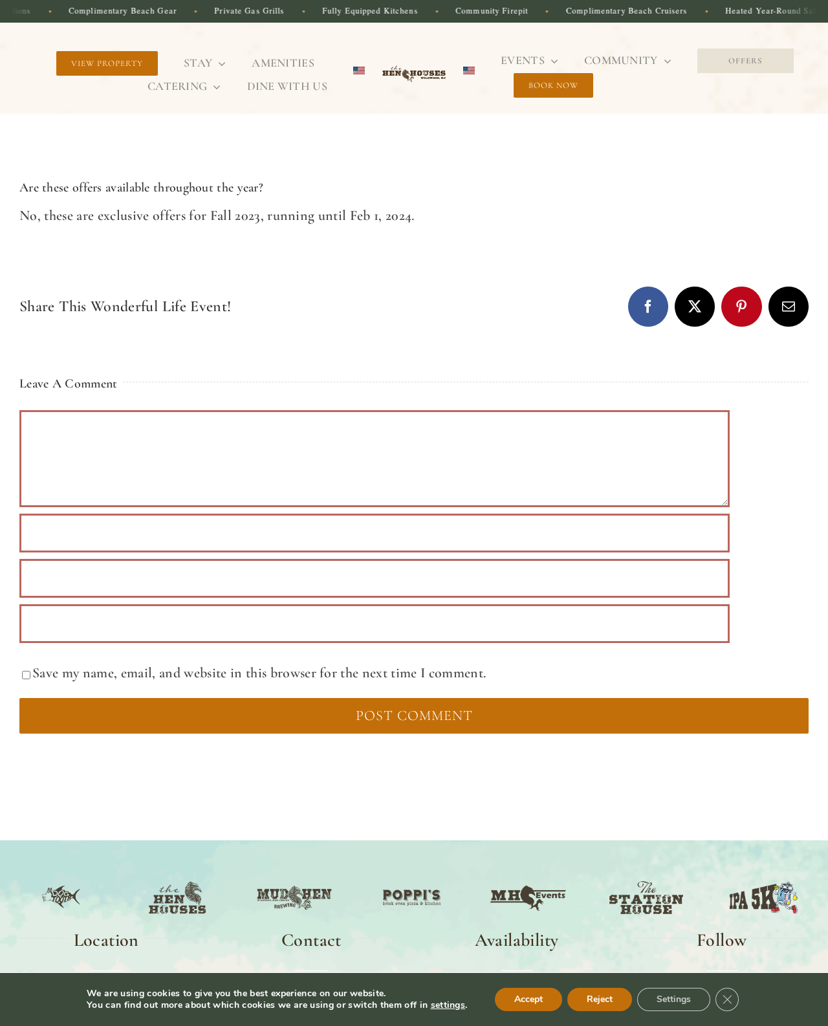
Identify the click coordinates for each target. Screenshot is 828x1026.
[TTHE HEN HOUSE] (178, 883)
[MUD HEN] (295, 883)
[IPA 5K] (764, 883)
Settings (674, 999)
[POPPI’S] (412, 883)
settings (448, 1005)
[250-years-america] (413, 68)
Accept (528, 999)
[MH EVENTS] (529, 883)
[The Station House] (647, 883)
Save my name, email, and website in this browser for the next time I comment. (259, 672)
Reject (600, 999)
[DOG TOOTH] (61, 883)
